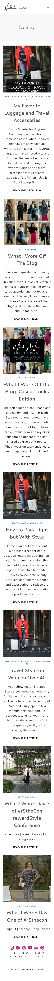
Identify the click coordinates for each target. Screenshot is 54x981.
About (25, 953)
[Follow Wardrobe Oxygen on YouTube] (30, 948)
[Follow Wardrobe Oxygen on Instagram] (12, 948)
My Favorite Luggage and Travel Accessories (27, 113)
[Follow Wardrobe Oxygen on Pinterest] (42, 948)
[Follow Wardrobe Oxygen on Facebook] (18, 948)
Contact (39, 953)
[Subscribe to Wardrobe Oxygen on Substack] (36, 948)
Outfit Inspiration (27, 249)
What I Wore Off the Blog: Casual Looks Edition (27, 391)
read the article (26, 190)
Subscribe (38, 956)
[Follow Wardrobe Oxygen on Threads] (24, 948)
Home (12, 953)
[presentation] (27, 69)
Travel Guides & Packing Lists (27, 523)
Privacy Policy (18, 956)
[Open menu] (48, 7)
